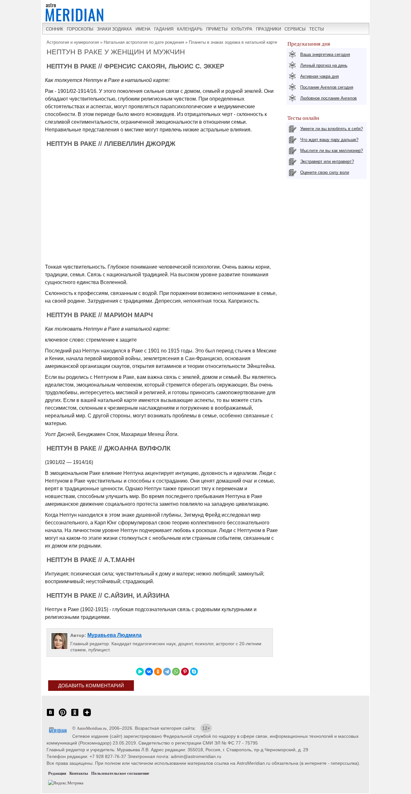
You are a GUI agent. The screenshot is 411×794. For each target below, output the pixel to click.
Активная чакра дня (319, 76)
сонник (54, 29)
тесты (316, 29)
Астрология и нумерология (73, 42)
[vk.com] (50, 715)
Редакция (57, 773)
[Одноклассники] (158, 671)
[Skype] (194, 671)
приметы (217, 29)
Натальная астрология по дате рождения (144, 42)
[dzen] (87, 715)
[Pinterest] (185, 671)
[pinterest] (62, 715)
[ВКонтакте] (149, 671)
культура (241, 29)
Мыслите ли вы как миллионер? (331, 150)
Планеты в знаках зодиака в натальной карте (233, 42)
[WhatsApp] (176, 671)
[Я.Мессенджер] (140, 671)
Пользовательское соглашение (120, 773)
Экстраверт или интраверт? (327, 161)
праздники (268, 29)
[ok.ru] (75, 715)
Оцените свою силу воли (324, 172)
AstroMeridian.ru (92, 728)
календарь (190, 29)
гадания (163, 29)
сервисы (295, 29)
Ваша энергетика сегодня (325, 54)
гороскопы (80, 29)
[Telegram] (167, 671)
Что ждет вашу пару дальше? (329, 139)
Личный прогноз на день (323, 65)
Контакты (78, 773)
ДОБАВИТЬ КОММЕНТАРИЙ (91, 685)
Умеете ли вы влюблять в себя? (331, 128)
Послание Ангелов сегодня (326, 87)
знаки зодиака (114, 29)
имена (143, 29)
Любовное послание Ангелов (328, 98)
